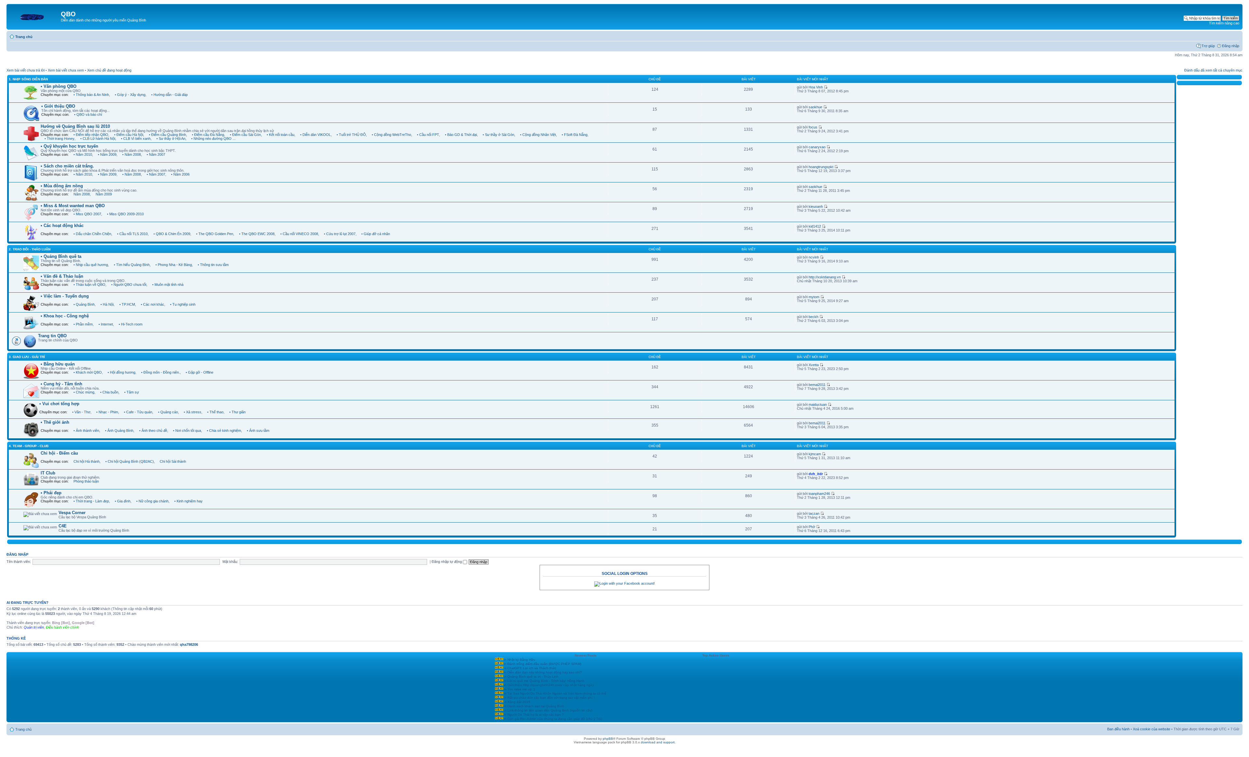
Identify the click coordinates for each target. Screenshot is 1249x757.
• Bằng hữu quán (58, 364)
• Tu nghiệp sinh (182, 304)
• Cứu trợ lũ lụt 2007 (340, 234)
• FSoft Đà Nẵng (574, 135)
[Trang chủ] (34, 16)
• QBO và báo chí (88, 114)
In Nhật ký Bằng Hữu (519, 659)
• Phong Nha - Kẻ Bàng (173, 265)
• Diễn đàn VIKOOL (315, 135)
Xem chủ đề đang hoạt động (109, 70)
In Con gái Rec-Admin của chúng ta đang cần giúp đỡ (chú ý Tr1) (553, 719)
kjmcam (815, 454)
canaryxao (817, 147)
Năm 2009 (104, 194)
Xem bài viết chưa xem (66, 70)
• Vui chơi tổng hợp (59, 403)
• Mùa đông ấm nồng (62, 185)
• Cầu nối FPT (428, 135)
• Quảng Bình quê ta (61, 256)
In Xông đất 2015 (517, 702)
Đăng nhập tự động (447, 562)
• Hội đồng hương (121, 372)
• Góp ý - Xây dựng (130, 95)
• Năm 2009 (107, 154)
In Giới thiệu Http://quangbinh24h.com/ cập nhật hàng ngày (549, 685)
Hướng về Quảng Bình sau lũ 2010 (75, 126)
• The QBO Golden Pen (214, 234)
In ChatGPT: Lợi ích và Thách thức (530, 668)
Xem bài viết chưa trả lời (26, 70)
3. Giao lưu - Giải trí (27, 357)
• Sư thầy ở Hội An (170, 138)
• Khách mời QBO (88, 372)
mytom (814, 297)
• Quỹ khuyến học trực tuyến (69, 146)
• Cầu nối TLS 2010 (132, 234)
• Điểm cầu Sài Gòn (245, 135)
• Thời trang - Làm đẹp (91, 501)
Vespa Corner (72, 512)
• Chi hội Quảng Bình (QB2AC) (129, 461)
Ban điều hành (1118, 729)
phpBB (608, 738)
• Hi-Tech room (130, 324)
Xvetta (814, 365)
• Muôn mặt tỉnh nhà (167, 284)
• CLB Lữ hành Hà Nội (97, 138)
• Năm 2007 (156, 154)
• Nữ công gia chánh (152, 501)
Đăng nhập (1230, 46)
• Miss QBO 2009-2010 (125, 214)
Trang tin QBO (52, 335)
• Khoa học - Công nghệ (65, 315)
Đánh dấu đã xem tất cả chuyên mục (1213, 70)
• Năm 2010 (83, 154)
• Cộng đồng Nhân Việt (538, 135)
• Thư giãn (237, 412)
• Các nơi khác (152, 304)
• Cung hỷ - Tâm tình (61, 383)
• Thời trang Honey (59, 138)
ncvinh (814, 257)
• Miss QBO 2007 (87, 214)
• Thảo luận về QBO (89, 284)
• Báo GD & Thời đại (461, 135)
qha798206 (189, 644)
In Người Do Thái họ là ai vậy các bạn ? (534, 714)
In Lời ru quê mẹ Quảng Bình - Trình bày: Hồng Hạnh (544, 681)
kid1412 (815, 226)
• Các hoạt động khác (62, 225)
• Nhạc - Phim (107, 412)
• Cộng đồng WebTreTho (391, 135)
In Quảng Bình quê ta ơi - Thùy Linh (531, 676)
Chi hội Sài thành (173, 461)
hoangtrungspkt (821, 167)
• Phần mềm (83, 324)
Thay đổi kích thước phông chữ (1234, 35)
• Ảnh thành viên (86, 430)
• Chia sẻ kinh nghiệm (224, 430)
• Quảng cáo (168, 412)
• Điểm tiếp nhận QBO (91, 135)
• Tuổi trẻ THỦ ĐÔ (351, 135)
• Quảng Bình (84, 304)
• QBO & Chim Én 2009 (172, 234)
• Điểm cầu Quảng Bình (167, 135)
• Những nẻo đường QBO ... (213, 138)
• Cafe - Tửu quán (138, 412)
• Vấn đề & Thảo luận (62, 276)
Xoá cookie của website (1151, 729)
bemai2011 (817, 385)
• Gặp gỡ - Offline (199, 372)
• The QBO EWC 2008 (257, 234)
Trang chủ (24, 37)
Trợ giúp (1208, 46)
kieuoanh (816, 206)
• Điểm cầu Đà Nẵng (208, 135)
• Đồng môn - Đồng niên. (160, 372)
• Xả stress (192, 412)
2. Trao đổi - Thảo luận (29, 249)
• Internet (106, 324)
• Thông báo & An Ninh (91, 95)
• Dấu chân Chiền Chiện (92, 234)
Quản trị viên (34, 627)
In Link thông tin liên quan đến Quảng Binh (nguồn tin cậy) (548, 710)
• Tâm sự (131, 392)
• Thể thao (215, 412)
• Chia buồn (109, 392)
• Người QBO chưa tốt (128, 284)
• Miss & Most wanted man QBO (73, 205)
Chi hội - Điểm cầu (59, 453)
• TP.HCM (127, 304)
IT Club (48, 473)
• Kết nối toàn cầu (280, 135)
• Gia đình (122, 501)
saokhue (815, 107)
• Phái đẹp (51, 492)
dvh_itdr (816, 474)
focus (813, 127)
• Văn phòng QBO (58, 86)
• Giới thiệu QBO (58, 106)
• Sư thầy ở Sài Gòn (498, 135)
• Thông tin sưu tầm (213, 265)
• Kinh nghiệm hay (188, 501)
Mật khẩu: (230, 562)
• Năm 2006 (180, 174)
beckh (813, 317)
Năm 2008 (82, 194)
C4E (63, 526)
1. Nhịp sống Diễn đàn (28, 79)
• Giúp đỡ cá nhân (375, 234)
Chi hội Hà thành (87, 461)
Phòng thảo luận (86, 481)
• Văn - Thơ (81, 412)
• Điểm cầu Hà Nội (128, 135)
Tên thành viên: (19, 562)
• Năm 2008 (131, 154)
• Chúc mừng (84, 392)
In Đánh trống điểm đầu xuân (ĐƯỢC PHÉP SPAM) (542, 664)
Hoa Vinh (816, 87)
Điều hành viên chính (62, 627)
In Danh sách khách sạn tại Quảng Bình (534, 706)
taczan (814, 513)
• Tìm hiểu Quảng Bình (132, 265)
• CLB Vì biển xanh (136, 138)
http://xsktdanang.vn (825, 277)
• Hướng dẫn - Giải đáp (169, 95)
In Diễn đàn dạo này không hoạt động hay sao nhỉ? (543, 672)
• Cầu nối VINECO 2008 (299, 234)
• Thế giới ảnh (55, 422)
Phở (812, 527)
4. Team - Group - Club (28, 446)
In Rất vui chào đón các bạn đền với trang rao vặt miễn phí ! (549, 697)
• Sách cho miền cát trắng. (67, 166)
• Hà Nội (107, 304)
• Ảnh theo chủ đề (153, 430)
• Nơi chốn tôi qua (187, 430)
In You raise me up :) (519, 689)
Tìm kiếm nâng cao (1224, 23)
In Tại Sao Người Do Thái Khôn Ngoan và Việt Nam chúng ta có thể (555, 693)
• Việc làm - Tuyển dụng (65, 296)
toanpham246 (819, 494)
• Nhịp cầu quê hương (91, 265)
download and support (658, 742)
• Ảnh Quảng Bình (119, 430)
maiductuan (818, 404)
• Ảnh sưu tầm (258, 430)
